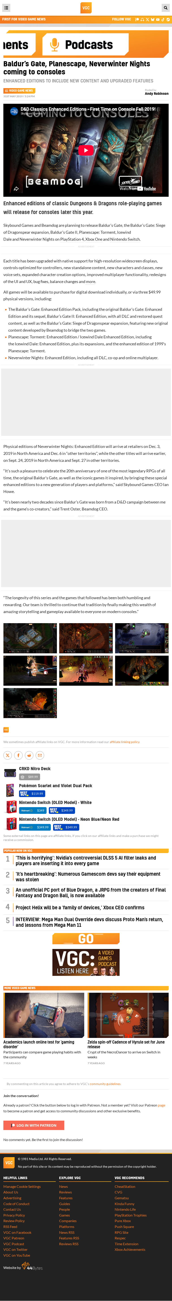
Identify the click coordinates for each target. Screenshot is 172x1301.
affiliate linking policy (124, 742)
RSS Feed (10, 1226)
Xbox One (93, 239)
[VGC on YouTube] (157, 19)
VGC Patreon (13, 1238)
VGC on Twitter (15, 1249)
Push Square (124, 1226)
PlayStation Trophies (131, 1215)
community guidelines (105, 1084)
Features (66, 1198)
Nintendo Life (125, 1209)
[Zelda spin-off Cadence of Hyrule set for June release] (128, 1015)
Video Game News (21, 90)
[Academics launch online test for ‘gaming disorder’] (43, 1015)
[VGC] (86, 7)
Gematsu (122, 1198)
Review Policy (14, 1221)
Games (64, 1215)
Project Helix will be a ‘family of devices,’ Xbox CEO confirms (80, 908)
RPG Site (121, 1232)
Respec (120, 1238)
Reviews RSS (68, 1244)
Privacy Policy (14, 1215)
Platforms (66, 1226)
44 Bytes (32, 1266)
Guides (64, 1204)
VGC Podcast (13, 1244)
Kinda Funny (124, 1204)
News (63, 1186)
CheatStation (125, 1186)
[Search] (166, 8)
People (64, 1209)
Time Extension (126, 1244)
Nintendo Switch (125, 239)
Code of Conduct (16, 1204)
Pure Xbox (123, 1221)
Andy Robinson (157, 93)
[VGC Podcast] (142, 19)
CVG (118, 1192)
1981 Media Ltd (32, 1159)
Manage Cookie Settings (22, 1186)
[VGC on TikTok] (163, 19)
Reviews (65, 1192)
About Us (10, 1192)
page (161, 1105)
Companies (68, 1221)
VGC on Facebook (17, 1232)
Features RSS (69, 1238)
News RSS (66, 1232)
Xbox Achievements (130, 1249)
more (90, 281)
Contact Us (12, 1209)
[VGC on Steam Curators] (168, 19)
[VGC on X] (147, 19)
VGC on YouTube (16, 1255)
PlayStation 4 (72, 239)
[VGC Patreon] (137, 19)
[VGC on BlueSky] (152, 19)
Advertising (12, 1198)
